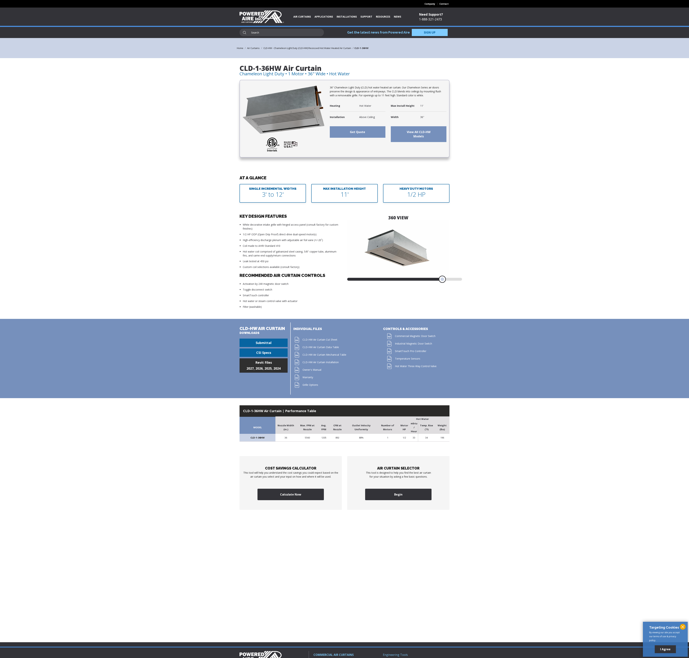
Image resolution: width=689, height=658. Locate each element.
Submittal (263, 343)
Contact (444, 3)
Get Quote (357, 132)
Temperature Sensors (407, 358)
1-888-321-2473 (430, 19)
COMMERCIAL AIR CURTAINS (333, 655)
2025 (268, 368)
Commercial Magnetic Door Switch (415, 336)
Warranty (308, 377)
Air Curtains (302, 16)
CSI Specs (263, 352)
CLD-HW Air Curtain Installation (321, 362)
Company (430, 3)
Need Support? (431, 14)
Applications (324, 16)
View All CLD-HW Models (418, 134)
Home (240, 48)
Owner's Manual (312, 369)
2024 (277, 368)
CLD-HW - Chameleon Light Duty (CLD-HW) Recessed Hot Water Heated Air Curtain (307, 48)
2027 (250, 368)
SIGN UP (429, 32)
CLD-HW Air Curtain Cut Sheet (320, 339)
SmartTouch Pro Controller (410, 351)
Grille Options (310, 384)
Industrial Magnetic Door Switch (413, 343)
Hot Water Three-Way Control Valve (416, 366)
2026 (259, 368)
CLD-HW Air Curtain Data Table (321, 347)
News (397, 16)
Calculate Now (290, 494)
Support (366, 16)
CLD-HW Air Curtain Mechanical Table (324, 354)
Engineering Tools (395, 655)
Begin (398, 494)
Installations (347, 16)
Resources (383, 16)
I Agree (665, 649)
